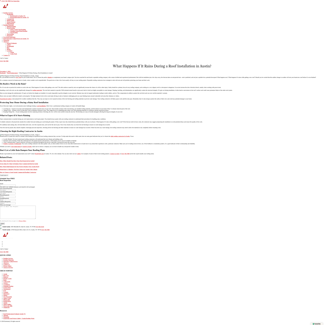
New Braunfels (7, 297)
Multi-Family (10, 20)
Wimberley (6, 307)
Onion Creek (7, 298)
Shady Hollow (7, 304)
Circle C (5, 283)
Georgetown (6, 289)
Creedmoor (6, 284)
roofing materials (37, 90)
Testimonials (10, 46)
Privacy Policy (22, 221)
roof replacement (16, 146)
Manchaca (6, 293)
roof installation (41, 106)
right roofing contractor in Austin (120, 136)
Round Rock (7, 301)
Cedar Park (13, 54)
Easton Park (7, 287)
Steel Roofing (14, 32)
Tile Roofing (10, 34)
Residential (10, 14)
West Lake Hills (7, 306)
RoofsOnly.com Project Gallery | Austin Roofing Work (18, 318)
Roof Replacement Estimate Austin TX (14, 314)
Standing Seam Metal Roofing (18, 31)
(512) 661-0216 (40, 226)
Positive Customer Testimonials (12, 143)
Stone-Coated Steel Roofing (18, 29)
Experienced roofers (6, 99)
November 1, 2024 (5, 71)
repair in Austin (27, 146)
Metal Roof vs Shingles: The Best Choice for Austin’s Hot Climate (18, 169)
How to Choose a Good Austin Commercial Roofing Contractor (18, 172)
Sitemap (5, 315)
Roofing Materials (8, 25)
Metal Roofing (11, 28)
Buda (4, 280)
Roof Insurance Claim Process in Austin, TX (16, 38)
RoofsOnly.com (39, 153)
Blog (8, 47)
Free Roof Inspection (9, 37)
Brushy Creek (7, 278)
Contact (112, 153)
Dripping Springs (8, 286)
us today (117, 153)
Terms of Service (8, 267)
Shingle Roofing (11, 26)
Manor (5, 295)
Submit (2, 223)
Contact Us (6, 55)
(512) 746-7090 (6, 1)
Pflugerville (6, 300)
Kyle (4, 290)
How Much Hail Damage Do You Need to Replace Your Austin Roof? (19, 166)
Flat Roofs (10, 35)
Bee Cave (6, 275)
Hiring (8, 49)
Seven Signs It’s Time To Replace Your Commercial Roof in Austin (19, 163)
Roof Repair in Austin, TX (17, 16)
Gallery (9, 44)
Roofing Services (8, 13)
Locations (9, 51)
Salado (5, 303)
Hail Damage (10, 23)
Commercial (10, 19)
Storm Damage (11, 22)
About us (6, 41)
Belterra (5, 277)
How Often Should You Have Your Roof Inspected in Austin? (17, 161)
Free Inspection (15, 1)
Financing (6, 40)
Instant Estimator (12, 43)
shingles (50, 77)
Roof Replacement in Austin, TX (19, 17)
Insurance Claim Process (10, 261)
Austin (12, 52)
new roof (18, 77)
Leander (5, 292)
